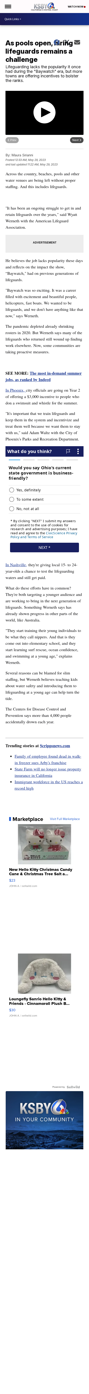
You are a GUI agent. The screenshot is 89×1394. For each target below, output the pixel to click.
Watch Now (76, 6)
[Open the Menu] (7, 6)
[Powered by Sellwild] (73, 1087)
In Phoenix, (15, 390)
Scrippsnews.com (55, 746)
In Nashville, (16, 564)
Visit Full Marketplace (65, 819)
